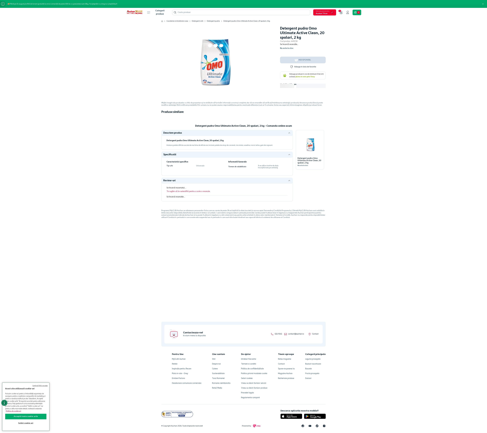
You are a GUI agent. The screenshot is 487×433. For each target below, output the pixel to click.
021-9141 (278, 334)
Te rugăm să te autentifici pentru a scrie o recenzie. (188, 230)
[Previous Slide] (163, 133)
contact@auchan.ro (296, 334)
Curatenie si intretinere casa (177, 21)
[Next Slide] (324, 133)
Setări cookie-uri (25, 423)
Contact (315, 334)
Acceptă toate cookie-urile (26, 416)
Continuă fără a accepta (40, 385)
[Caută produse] (175, 12)
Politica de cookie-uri (13, 411)
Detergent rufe (197, 21)
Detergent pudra (213, 21)
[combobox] (241, 12)
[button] (324, 12)
